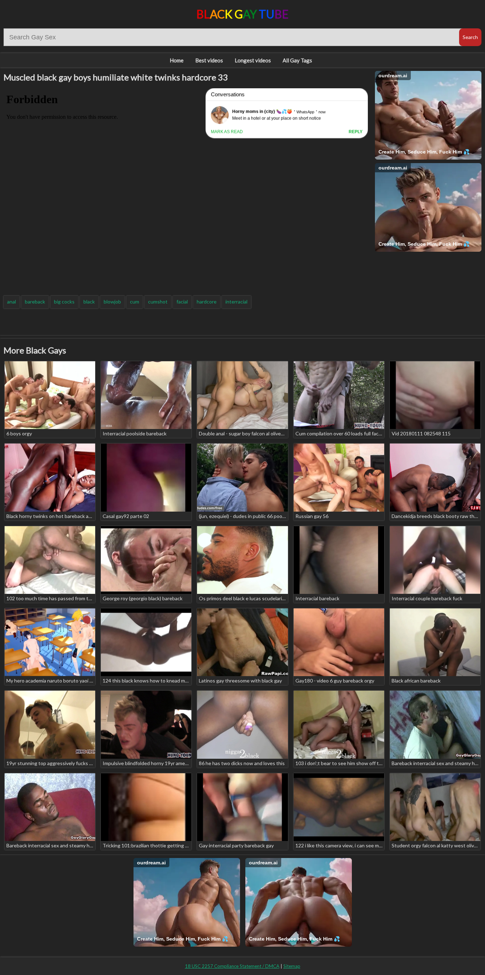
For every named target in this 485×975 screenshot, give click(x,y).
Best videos (209, 60)
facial (182, 302)
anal (11, 302)
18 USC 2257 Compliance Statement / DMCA (232, 966)
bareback (35, 302)
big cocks (64, 302)
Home (177, 60)
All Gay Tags (297, 60)
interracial (236, 302)
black (89, 302)
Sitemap (291, 966)
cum (134, 302)
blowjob (112, 302)
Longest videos (253, 60)
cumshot (158, 302)
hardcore (207, 302)
